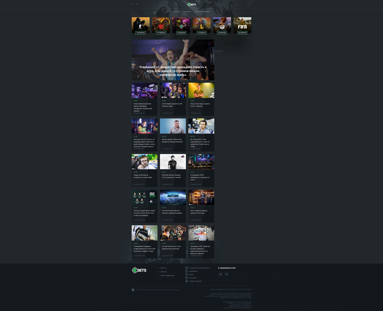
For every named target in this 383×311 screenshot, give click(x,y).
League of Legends (195, 281)
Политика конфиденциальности (220, 289)
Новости (176, 11)
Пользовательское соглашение (241, 289)
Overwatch (192, 278)
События (187, 11)
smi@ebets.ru (247, 308)
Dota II (191, 274)
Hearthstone (193, 271)
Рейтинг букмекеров (202, 11)
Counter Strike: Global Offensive (199, 268)
